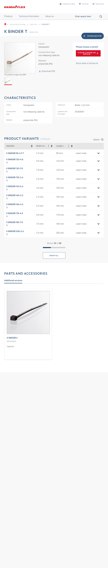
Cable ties (33, 24)
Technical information (29, 16)
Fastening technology (17, 24)
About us (49, 16)
